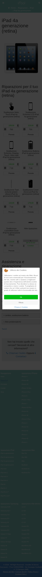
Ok (21, 297)
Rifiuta (21, 302)
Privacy (17, 307)
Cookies (25, 307)
